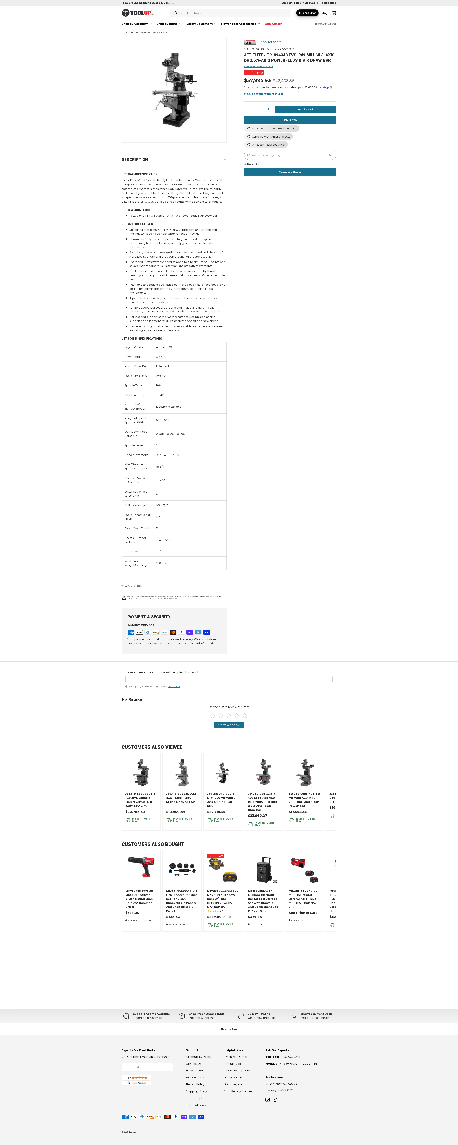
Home (124, 32)
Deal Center (273, 23)
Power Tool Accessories (238, 23)
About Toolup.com (237, 1070)
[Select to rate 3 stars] (228, 715)
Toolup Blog (328, 2)
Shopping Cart (234, 1084)
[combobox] (230, 13)
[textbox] (229, 679)
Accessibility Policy (198, 1056)
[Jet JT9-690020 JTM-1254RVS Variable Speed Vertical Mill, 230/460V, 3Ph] (141, 772)
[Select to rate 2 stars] (220, 715)
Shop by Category (135, 23)
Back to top (229, 1028)
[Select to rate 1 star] (212, 715)
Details (170, 2)
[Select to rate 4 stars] (236, 715)
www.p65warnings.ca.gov (166, 599)
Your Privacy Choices (238, 1091)
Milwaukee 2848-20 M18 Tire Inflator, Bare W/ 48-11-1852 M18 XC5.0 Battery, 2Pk (303, 899)
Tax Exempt (194, 1098)
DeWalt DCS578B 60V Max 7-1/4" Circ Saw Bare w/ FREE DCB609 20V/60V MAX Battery (222, 899)
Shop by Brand (167, 23)
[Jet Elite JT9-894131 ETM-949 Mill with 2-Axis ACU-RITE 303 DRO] (223, 772)
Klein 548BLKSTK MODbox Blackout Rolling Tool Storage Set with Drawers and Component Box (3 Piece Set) (263, 901)
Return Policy (195, 1084)
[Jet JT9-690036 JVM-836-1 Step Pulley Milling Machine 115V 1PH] (182, 772)
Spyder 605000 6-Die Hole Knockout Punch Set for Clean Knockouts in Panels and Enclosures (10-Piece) (181, 901)
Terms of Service (197, 1105)
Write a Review (229, 725)
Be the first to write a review (258, 66)
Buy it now (290, 119)
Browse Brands (234, 1077)
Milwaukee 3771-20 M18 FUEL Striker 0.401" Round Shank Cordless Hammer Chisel (139, 899)
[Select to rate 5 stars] (245, 715)
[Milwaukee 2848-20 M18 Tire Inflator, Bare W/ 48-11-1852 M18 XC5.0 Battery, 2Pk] (304, 869)
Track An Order (325, 23)
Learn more (174, 686)
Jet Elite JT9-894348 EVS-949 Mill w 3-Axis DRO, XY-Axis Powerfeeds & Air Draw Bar (151, 32)
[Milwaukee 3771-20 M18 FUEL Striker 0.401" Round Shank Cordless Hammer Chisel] (141, 869)
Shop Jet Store (270, 42)
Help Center (194, 1070)
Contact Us (193, 1063)
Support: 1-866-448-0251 (298, 2)
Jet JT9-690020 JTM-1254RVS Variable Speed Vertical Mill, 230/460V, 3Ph (140, 800)
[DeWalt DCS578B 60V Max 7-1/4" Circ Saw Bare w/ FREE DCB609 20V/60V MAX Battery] (223, 869)
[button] (334, 13)
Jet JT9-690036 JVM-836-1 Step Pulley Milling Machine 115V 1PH (181, 800)
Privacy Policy (195, 1077)
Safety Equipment (199, 23)
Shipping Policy (196, 1091)
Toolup (132, 1132)
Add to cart (305, 109)
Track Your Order (235, 1056)
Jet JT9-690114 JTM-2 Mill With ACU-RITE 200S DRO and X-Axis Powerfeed (304, 800)
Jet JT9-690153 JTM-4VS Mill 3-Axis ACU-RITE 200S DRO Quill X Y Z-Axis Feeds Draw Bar (262, 802)
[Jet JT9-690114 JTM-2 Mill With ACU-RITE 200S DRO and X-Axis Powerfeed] (304, 772)
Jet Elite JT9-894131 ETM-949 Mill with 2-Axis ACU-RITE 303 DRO (222, 800)
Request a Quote (290, 171)
